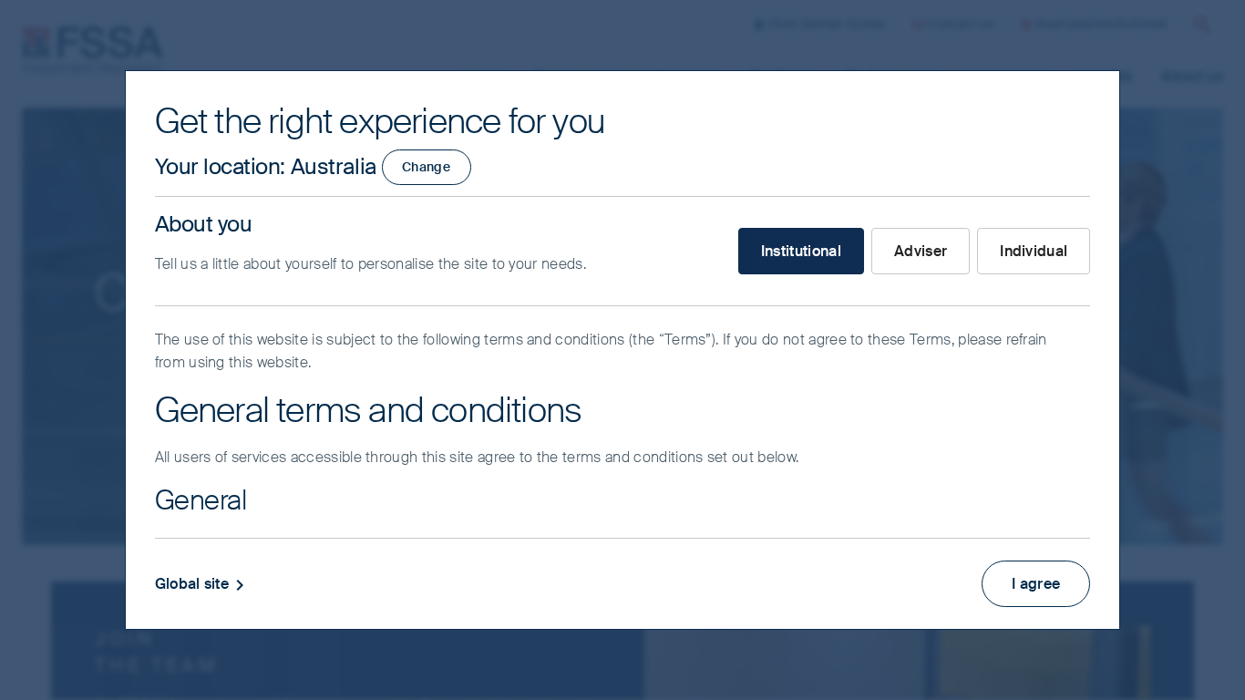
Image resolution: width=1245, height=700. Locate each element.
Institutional (801, 251)
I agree (1036, 583)
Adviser (920, 251)
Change (426, 167)
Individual (1033, 251)
